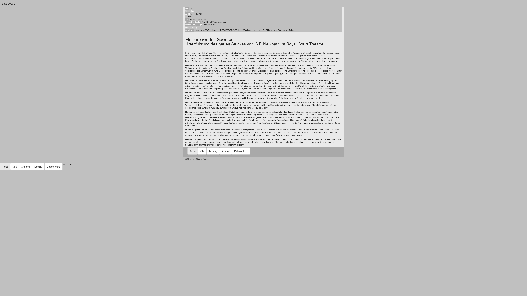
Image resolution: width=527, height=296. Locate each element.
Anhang (213, 151)
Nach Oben (68, 164)
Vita (202, 151)
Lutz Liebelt (8, 3)
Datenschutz (241, 151)
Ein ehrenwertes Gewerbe (254, 41)
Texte (193, 151)
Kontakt (226, 151)
